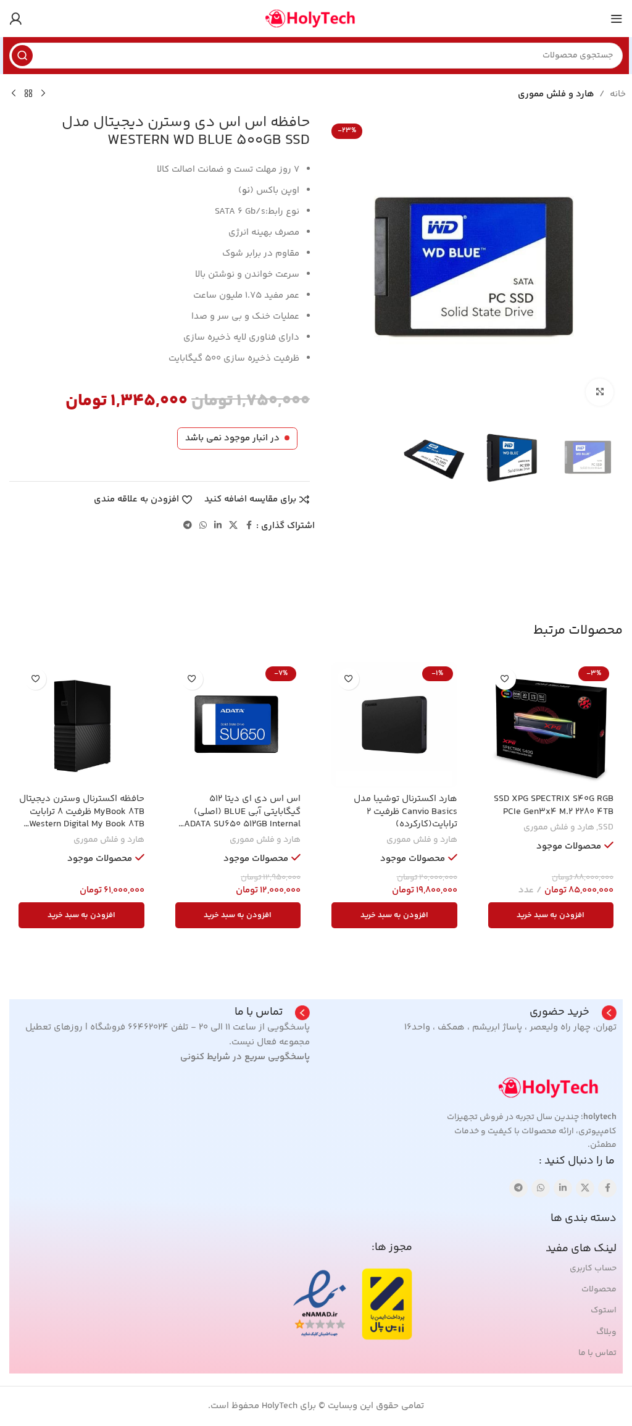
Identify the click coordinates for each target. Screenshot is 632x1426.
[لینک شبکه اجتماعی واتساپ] (203, 526)
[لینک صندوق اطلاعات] (573, 1012)
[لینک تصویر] (555, 1088)
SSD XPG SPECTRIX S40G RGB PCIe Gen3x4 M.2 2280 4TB (553, 805)
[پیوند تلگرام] (188, 526)
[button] (551, 915)
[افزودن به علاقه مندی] (505, 679)
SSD (605, 827)
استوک (604, 1310)
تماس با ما (597, 1353)
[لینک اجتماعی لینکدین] (217, 526)
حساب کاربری (593, 1268)
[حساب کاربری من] (15, 18)
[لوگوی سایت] (316, 18)
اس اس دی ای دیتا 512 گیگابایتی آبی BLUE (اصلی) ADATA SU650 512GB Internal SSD (242, 818)
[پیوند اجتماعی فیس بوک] (248, 526)
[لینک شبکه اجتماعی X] (233, 526)
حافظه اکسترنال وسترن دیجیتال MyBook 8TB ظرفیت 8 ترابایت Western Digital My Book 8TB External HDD (81, 818)
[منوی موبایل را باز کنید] (616, 18)
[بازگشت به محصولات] (28, 93)
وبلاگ (606, 1332)
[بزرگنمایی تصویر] (599, 392)
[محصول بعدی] (13, 93)
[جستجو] (22, 55)
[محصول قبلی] (43, 93)
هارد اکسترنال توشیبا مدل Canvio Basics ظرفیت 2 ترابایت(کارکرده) (405, 811)
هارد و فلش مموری (556, 94)
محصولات (599, 1289)
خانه (618, 94)
